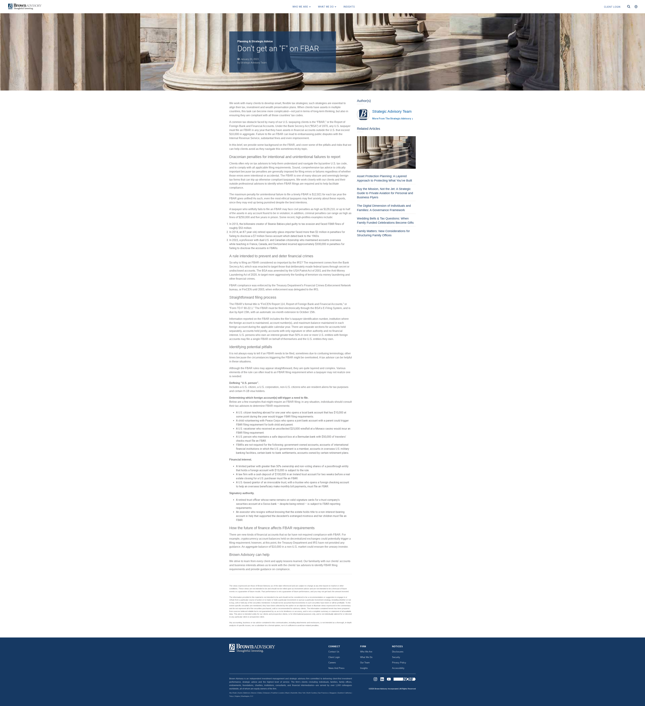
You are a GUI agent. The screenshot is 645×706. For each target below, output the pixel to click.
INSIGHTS (349, 6)
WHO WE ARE (300, 6)
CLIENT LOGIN (612, 7)
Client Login (334, 657)
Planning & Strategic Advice (255, 41)
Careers (332, 662)
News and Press (336, 668)
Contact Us (333, 651)
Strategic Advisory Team (254, 62)
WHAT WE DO (326, 6)
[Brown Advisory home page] (24, 7)
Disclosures (397, 651)
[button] (636, 6)
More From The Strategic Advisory (391, 118)
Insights (364, 668)
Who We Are (366, 651)
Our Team (365, 662)
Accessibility (398, 668)
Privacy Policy (399, 662)
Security (396, 657)
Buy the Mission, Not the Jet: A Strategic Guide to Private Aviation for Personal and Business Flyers (385, 193)
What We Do (366, 657)
